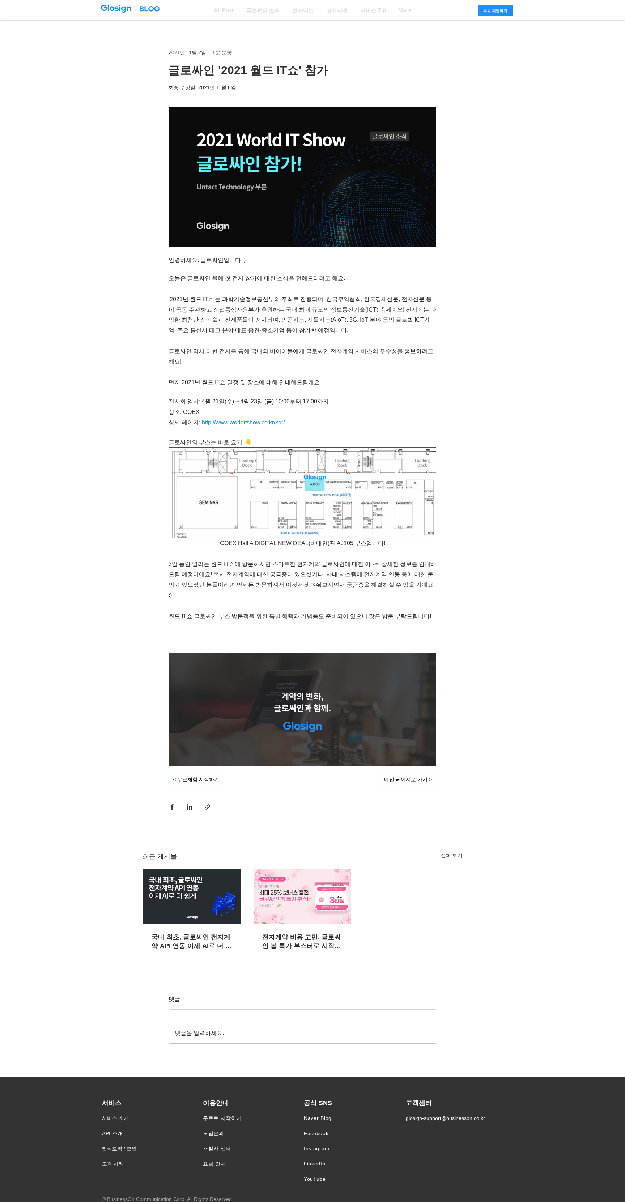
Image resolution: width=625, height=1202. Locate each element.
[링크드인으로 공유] (189, 807)
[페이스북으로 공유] (172, 807)
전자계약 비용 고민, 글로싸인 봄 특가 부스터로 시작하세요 (301, 941)
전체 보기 (451, 855)
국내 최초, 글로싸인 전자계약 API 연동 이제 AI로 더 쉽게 (192, 941)
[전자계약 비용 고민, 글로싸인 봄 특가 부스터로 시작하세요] (302, 896)
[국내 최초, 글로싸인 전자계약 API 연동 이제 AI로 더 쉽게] (192, 896)
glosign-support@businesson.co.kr (445, 1118)
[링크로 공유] (207, 807)
